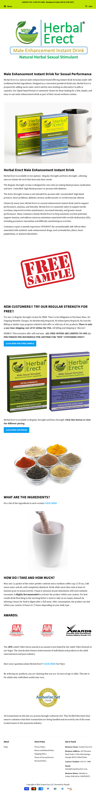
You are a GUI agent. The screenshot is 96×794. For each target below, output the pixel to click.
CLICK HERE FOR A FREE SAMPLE (20, 343)
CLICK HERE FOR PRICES (16, 430)
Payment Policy (40, 761)
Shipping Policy (40, 754)
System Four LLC (47, 784)
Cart (90, 6)
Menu (9, 6)
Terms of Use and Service (44, 757)
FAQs (6, 747)
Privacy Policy (39, 747)
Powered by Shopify (62, 784)
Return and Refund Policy (44, 750)
